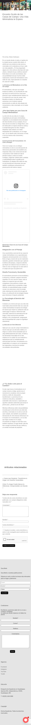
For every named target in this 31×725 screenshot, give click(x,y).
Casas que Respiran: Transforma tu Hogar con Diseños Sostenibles (14, 479)
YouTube (3, 671)
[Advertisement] (15, 39)
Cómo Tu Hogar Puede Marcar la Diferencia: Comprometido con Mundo (15, 485)
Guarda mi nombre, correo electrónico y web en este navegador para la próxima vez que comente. (15, 532)
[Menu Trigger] (27, 3)
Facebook (4, 667)
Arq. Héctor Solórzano (12, 57)
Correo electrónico (8, 525)
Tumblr (3, 674)
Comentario (6, 505)
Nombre (5, 519)
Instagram (4, 669)
